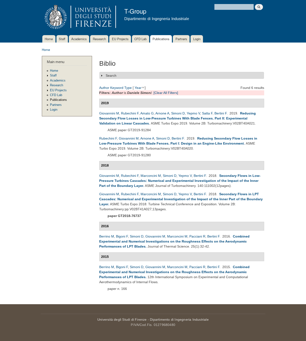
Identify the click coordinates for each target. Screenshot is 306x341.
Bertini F (220, 113)
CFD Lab (140, 39)
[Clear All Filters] (165, 93)
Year (138, 88)
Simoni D (178, 113)
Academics (79, 39)
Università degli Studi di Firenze (122, 319)
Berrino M (106, 236)
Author (104, 88)
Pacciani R (197, 236)
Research (99, 39)
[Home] (79, 17)
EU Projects (120, 39)
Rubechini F (130, 113)
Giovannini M (109, 113)
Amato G (147, 113)
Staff (62, 39)
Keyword (116, 88)
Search (111, 75)
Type (128, 88)
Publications (161, 39)
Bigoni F (122, 236)
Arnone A (162, 113)
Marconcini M (151, 176)
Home (49, 39)
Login (197, 39)
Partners (181, 39)
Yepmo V (193, 113)
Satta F (207, 113)
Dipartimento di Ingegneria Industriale (179, 319)
